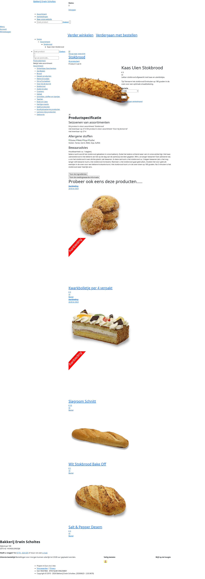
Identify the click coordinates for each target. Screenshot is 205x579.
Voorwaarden (42, 568)
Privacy (52, 568)
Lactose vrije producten (46, 112)
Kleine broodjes (43, 79)
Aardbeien (41, 71)
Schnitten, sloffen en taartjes (48, 96)
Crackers (40, 91)
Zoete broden (42, 89)
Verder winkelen (80, 35)
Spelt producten (43, 107)
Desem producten (44, 76)
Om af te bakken (43, 81)
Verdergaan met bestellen (116, 35)
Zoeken (66, 22)
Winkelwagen (5, 32)
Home (39, 39)
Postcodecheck (39, 61)
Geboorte (41, 114)
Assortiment (45, 42)
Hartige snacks (43, 104)
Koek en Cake (42, 102)
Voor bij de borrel (44, 84)
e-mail (44, 553)
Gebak (39, 94)
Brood (39, 73)
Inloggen (72, 10)
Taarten (40, 99)
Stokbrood (48, 44)
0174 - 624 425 (22, 553)
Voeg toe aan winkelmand (131, 101)
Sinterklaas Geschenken (46, 68)
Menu (2, 26)
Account (3, 29)
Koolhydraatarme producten (48, 109)
